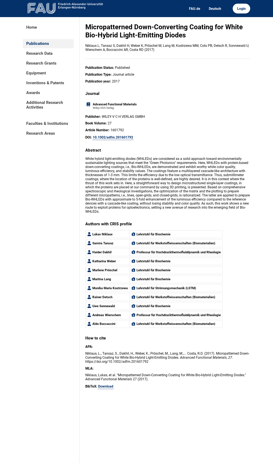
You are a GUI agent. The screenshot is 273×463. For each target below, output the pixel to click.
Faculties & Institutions (47, 123)
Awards (33, 92)
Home (31, 27)
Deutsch (215, 9)
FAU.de (194, 9)
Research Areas (40, 133)
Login (241, 9)
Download (105, 386)
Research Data (39, 53)
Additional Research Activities (44, 105)
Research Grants (41, 63)
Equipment (36, 73)
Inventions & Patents (45, 83)
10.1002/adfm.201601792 (113, 137)
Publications (37, 43)
